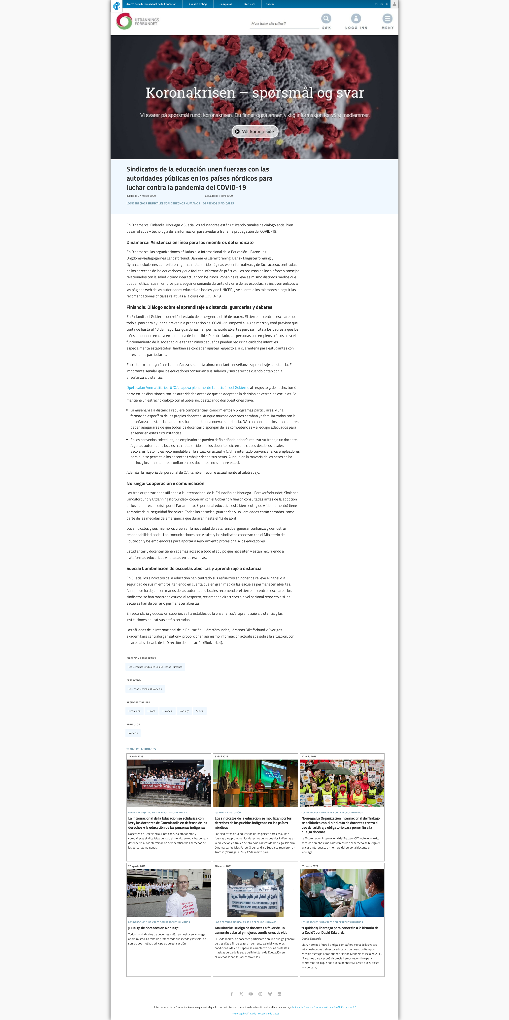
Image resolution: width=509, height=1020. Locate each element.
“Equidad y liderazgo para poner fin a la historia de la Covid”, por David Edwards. (342, 917)
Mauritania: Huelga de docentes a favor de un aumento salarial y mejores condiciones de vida (255, 912)
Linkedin (279, 994)
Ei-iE (116, 6)
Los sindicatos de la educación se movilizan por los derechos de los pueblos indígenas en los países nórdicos (255, 805)
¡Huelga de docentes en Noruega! (169, 905)
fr (381, 4)
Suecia (200, 711)
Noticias (133, 733)
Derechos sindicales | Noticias (145, 689)
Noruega (184, 711)
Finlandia (167, 711)
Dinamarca (134, 711)
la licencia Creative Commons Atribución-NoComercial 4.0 (324, 1007)
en (376, 4)
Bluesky (269, 994)
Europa (151, 711)
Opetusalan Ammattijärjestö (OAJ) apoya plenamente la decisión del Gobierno (187, 387)
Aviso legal (238, 1013)
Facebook (231, 994)
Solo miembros (394, 4)
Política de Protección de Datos (261, 1013)
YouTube (250, 994)
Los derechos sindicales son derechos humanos (155, 667)
